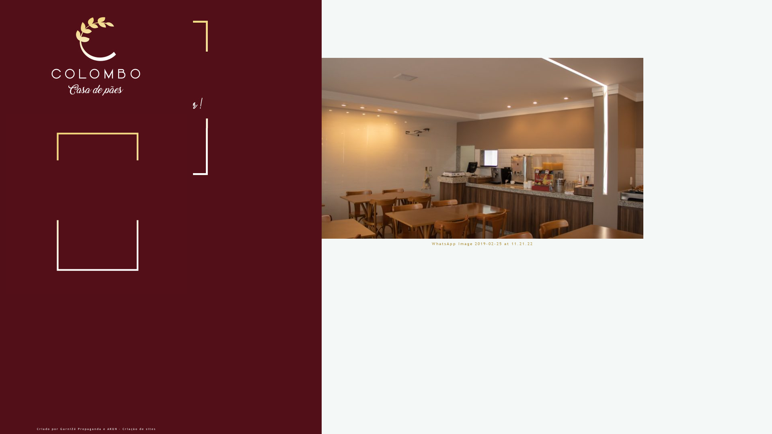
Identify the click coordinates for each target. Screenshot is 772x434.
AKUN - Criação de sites (131, 429)
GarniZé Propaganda (81, 429)
